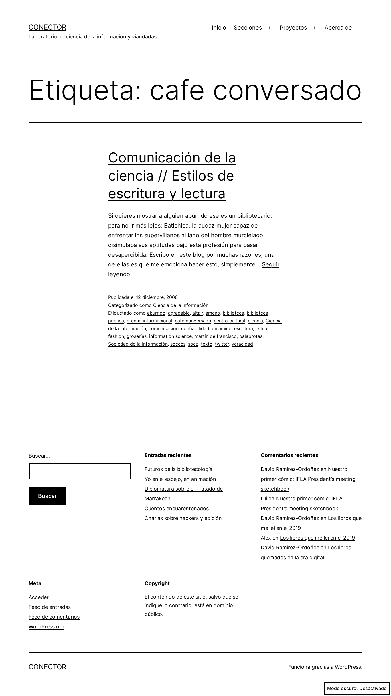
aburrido (156, 313)
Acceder (39, 597)
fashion (116, 336)
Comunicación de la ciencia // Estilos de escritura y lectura (172, 175)
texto (206, 344)
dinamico (222, 328)
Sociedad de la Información (138, 344)
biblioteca (233, 313)
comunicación (164, 328)
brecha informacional (149, 321)
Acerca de (338, 27)
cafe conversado (193, 321)
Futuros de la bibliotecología (178, 469)
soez (193, 344)
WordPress (348, 667)
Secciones (248, 27)
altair (197, 313)
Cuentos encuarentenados (177, 508)
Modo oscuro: (342, 688)
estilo (261, 328)
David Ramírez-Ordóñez (290, 469)
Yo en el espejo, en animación (180, 479)
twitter (222, 344)
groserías (137, 336)
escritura (243, 328)
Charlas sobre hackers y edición (183, 518)
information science (170, 336)
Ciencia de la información (180, 305)
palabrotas (250, 336)
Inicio (219, 27)
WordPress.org (46, 627)
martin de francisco (215, 336)
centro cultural (229, 321)
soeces (177, 344)
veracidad (242, 344)
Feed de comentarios (54, 617)
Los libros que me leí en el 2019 (317, 538)
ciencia (255, 321)
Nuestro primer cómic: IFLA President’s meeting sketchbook (308, 479)
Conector (47, 27)
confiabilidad (195, 328)
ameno (213, 313)
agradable (179, 313)
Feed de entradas (50, 607)
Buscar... (39, 456)
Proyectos (293, 27)
